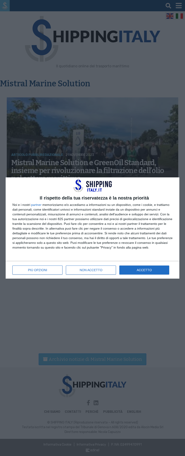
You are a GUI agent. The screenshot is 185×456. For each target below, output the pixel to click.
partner (36, 204)
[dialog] (92, 228)
